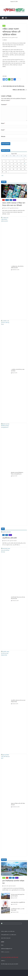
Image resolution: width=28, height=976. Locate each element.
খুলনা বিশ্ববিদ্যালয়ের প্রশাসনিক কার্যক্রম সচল (13, 882)
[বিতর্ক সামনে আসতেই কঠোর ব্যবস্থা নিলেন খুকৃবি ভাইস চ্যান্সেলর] (5, 896)
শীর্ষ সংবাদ (17, 877)
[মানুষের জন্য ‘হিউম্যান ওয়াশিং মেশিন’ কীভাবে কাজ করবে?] (5, 805)
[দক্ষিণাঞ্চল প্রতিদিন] (2, 17)
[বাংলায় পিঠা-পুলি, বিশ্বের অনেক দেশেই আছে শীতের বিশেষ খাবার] (5, 599)
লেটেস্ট (10, 877)
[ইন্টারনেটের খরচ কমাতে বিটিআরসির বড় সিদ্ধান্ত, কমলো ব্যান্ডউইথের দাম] (5, 474)
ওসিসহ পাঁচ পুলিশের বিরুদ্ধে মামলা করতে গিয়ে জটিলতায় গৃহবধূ (13, 86)
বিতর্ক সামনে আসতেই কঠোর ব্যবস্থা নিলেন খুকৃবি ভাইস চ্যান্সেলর (17, 895)
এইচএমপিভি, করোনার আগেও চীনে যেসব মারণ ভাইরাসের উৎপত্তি (18, 701)
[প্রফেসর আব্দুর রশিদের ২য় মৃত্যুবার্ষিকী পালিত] (5, 903)
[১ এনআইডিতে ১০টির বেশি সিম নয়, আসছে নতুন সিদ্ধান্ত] (5, 371)
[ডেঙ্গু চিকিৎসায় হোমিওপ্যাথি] (14, 532)
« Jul (2, 175)
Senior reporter (14, 540)
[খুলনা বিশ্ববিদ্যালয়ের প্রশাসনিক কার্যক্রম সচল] (14, 869)
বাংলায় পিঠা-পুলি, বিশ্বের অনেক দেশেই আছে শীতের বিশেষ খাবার (18, 598)
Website (3, 136)
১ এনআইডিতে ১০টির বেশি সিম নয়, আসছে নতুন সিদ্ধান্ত (17, 370)
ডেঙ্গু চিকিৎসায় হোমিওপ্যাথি (9, 538)
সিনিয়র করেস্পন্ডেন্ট (15, 37)
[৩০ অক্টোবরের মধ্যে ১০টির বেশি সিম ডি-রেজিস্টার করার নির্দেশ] (5, 268)
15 (24, 163)
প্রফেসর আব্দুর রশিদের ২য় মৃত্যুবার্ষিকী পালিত (18, 902)
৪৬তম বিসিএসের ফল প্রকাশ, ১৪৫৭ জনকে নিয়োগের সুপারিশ (17, 909)
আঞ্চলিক (4, 25)
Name (3, 123)
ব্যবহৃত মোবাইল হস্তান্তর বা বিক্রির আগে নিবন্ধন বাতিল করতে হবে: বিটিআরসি (13, 204)
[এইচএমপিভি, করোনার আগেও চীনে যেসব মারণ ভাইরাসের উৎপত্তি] (5, 702)
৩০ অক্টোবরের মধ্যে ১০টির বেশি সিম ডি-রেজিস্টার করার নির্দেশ (17, 267)
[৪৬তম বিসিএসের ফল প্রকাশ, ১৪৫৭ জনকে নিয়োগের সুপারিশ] (5, 910)
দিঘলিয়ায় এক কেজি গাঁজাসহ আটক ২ (19, 89)
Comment (4, 104)
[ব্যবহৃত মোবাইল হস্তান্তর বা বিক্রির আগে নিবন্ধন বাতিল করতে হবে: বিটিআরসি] (14, 191)
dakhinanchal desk (14, 208)
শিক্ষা (13, 877)
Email (3, 130)
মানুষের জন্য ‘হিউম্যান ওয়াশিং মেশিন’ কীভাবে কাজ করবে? (18, 804)
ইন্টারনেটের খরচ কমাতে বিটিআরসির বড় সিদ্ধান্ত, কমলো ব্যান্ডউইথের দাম (17, 473)
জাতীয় (7, 877)
